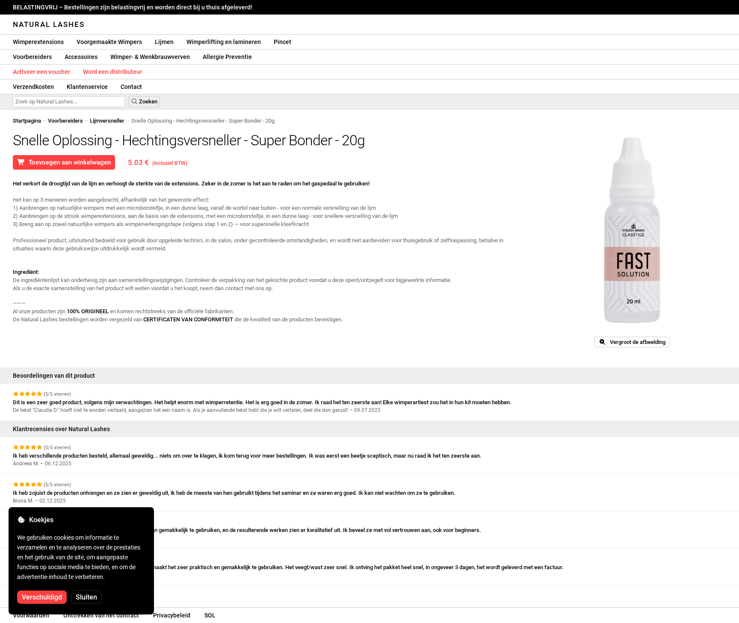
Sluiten (86, 597)
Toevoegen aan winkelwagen (68, 162)
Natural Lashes (49, 24)
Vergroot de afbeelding (635, 342)
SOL (210, 615)
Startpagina (27, 121)
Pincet (282, 41)
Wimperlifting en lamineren (223, 41)
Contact (131, 86)
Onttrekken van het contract (101, 615)
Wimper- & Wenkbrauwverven (150, 56)
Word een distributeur (112, 71)
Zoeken (147, 101)
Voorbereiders (32, 56)
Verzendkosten (33, 86)
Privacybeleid (171, 615)
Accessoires (81, 56)
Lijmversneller (107, 121)
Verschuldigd (42, 597)
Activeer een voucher (41, 71)
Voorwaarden (31, 615)
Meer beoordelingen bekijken (49, 593)
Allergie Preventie (227, 56)
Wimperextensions (38, 41)
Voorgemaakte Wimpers (109, 41)
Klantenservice (87, 86)
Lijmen (164, 41)
